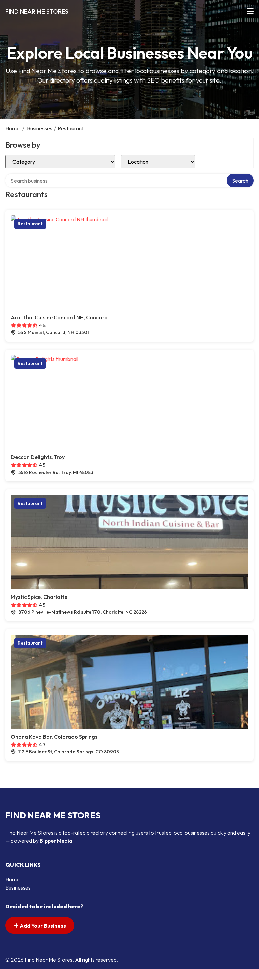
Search (240, 180)
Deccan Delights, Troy (38, 457)
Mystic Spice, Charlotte (39, 596)
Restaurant (30, 224)
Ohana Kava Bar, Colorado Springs (54, 736)
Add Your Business (42, 925)
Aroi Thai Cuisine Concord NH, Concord (59, 317)
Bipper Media (56, 840)
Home (12, 128)
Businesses (39, 128)
